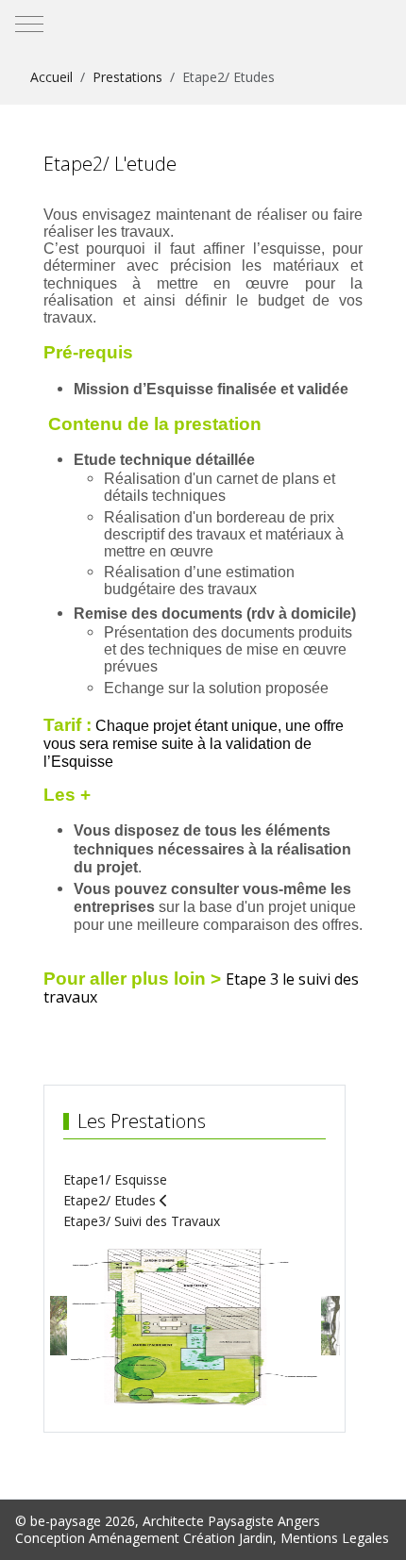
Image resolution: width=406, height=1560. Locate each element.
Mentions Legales (334, 1538)
